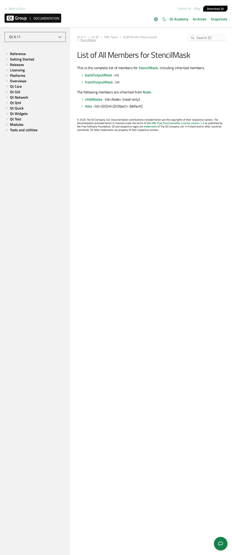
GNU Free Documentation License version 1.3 (177, 123)
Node (147, 92)
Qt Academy (178, 19)
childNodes (93, 99)
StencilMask (148, 68)
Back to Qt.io (17, 8)
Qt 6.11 (81, 37)
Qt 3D (95, 37)
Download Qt (215, 8)
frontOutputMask (99, 82)
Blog (197, 8)
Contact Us (184, 8)
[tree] (35, 92)
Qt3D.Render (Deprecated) (140, 37)
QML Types (111, 37)
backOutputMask (98, 75)
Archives (199, 19)
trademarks (150, 126)
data (88, 106)
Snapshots (219, 19)
